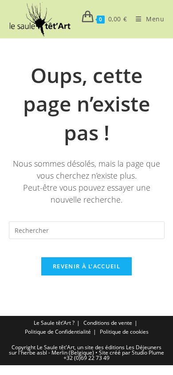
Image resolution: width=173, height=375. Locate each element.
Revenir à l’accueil (86, 266)
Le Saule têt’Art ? (54, 323)
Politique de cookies (124, 331)
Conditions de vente (107, 323)
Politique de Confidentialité (58, 331)
